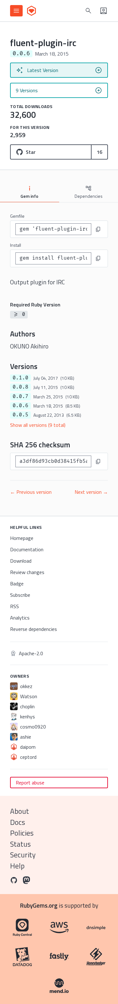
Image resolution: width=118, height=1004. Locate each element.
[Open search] (88, 10)
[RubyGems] (31, 11)
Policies (22, 832)
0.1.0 (20, 378)
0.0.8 (20, 387)
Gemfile (17, 216)
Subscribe (20, 595)
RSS (14, 606)
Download (20, 561)
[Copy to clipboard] (98, 229)
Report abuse (30, 782)
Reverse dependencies (33, 629)
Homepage (21, 538)
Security (23, 854)
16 (99, 152)
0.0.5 (20, 415)
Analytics (20, 617)
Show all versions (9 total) (37, 425)
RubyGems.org (39, 905)
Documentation (26, 549)
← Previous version (31, 492)
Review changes (27, 572)
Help (17, 865)
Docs (17, 822)
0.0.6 (20, 405)
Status (20, 844)
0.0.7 (20, 396)
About (19, 811)
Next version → (91, 492)
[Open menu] (16, 10)
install (15, 245)
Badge (17, 583)
